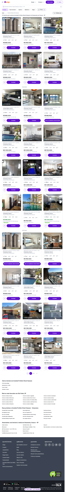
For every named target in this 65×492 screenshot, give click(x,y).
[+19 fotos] (11, 311)
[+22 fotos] (11, 345)
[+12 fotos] (52, 133)
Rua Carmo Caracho (47, 418)
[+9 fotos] (32, 25)
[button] (52, 106)
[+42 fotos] (52, 167)
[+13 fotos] (52, 25)
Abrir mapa (29, 489)
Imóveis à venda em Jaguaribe (28, 395)
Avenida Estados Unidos (48, 416)
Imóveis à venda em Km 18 (49, 401)
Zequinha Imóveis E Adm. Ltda (28, 433)
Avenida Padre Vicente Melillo (7, 410)
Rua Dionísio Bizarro (47, 410)
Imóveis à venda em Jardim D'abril (50, 399)
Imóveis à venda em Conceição (49, 403)
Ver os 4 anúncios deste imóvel (11, 263)
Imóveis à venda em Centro (7, 395)
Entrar (59, 2)
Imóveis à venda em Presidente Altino (30, 399)
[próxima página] (36, 373)
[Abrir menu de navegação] (2, 2)
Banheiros (27, 9)
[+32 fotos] (11, 276)
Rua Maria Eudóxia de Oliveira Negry (29, 414)
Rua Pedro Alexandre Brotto (28, 416)
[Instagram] (60, 445)
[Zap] (8, 2)
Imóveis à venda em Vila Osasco (8, 397)
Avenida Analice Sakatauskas (7, 416)
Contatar (13, 47)
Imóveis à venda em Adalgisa (28, 403)
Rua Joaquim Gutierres (27, 418)
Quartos (20, 9)
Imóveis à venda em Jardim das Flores (30, 401)
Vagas (33, 9)
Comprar (40, 2)
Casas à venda (4, 387)
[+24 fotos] (52, 311)
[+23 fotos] (32, 276)
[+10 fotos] (11, 167)
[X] (53, 445)
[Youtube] (56, 445)
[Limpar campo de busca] (61, 6)
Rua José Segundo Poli (27, 412)
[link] (11, 33)
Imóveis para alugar (5, 383)
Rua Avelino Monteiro (48, 412)
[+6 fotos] (32, 60)
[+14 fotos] (11, 25)
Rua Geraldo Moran (26, 410)
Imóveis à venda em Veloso (49, 397)
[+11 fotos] (52, 60)
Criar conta (50, 2)
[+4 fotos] (32, 345)
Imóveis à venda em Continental (49, 395)
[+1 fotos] (11, 202)
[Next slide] (19, 25)
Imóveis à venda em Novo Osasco (29, 397)
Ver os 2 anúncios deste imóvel (52, 120)
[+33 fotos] (52, 97)
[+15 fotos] (32, 202)
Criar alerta (37, 489)
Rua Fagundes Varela (6, 412)
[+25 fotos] (52, 202)
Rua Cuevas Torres (47, 414)
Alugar (32, 2)
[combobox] (32, 6)
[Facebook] (46, 445)
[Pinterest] (49, 445)
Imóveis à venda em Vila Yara (7, 401)
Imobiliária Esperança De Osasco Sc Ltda (9, 433)
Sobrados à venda (5, 389)
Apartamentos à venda (6, 385)
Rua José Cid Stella (5, 414)
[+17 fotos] (11, 60)
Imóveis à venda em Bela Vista (7, 399)
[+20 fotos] (32, 133)
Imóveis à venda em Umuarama (7, 403)
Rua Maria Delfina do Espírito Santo (8, 418)
